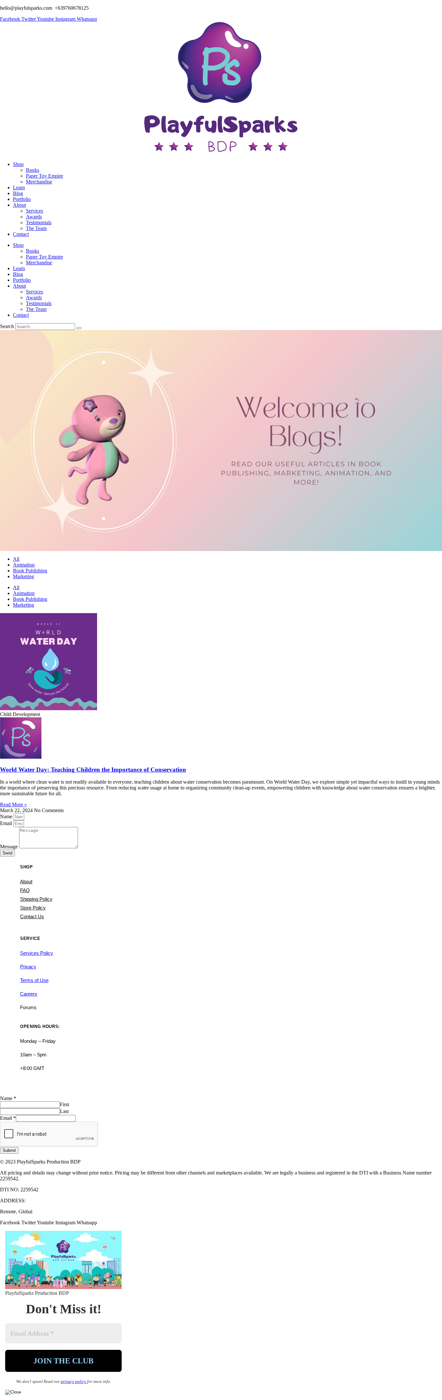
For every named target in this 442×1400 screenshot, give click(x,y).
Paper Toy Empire (44, 176)
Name (7, 816)
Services (34, 211)
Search (7, 326)
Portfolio (22, 199)
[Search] (79, 328)
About (19, 205)
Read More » (13, 804)
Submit (9, 1150)
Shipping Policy (36, 899)
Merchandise (39, 181)
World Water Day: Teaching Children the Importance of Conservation (93, 769)
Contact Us (32, 916)
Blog (18, 193)
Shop (18, 164)
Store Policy (33, 907)
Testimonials (38, 222)
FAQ (25, 890)
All (16, 559)
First (64, 1104)
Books (32, 170)
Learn (19, 187)
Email (6, 823)
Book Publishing (30, 570)
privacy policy (74, 1381)
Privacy (28, 966)
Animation (24, 565)
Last (64, 1111)
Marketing (23, 576)
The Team (36, 228)
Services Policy (36, 953)
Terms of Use (34, 980)
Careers (28, 994)
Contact (21, 234)
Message (9, 846)
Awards (34, 216)
